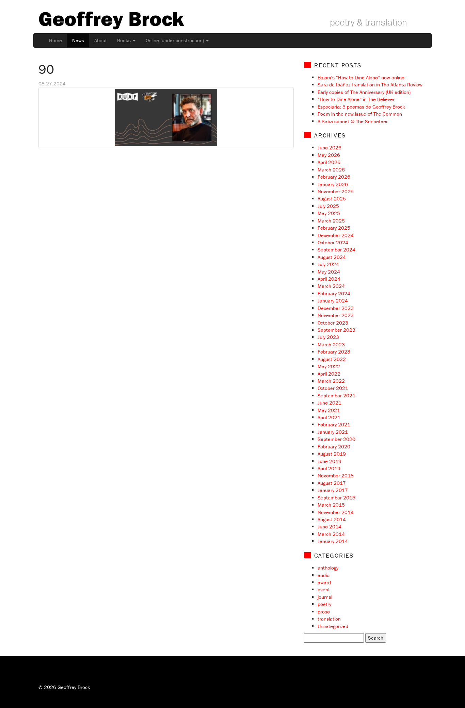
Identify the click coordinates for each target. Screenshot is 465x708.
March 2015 (331, 504)
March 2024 (331, 286)
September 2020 (336, 439)
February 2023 (334, 351)
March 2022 (331, 381)
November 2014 (336, 512)
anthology (328, 567)
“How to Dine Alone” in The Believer (356, 99)
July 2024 (328, 264)
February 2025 (334, 228)
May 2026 (329, 155)
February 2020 (334, 446)
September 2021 (336, 395)
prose (324, 611)
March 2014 (331, 534)
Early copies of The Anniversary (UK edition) (364, 92)
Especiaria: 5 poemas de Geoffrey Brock (361, 106)
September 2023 (336, 330)
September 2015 (336, 497)
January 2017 (333, 490)
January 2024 (333, 300)
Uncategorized (333, 626)
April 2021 (329, 417)
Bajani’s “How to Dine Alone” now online (361, 77)
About (100, 40)
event (324, 589)
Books (124, 40)
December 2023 (336, 308)
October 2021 (333, 388)
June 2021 (329, 402)
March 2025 (331, 220)
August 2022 (332, 359)
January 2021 (333, 432)
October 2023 (333, 322)
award (324, 582)
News (78, 40)
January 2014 (333, 541)
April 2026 (329, 162)
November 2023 (336, 315)
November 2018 (336, 475)
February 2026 (334, 177)
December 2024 (336, 235)
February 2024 (334, 293)
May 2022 (329, 366)
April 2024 (329, 279)
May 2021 (329, 410)
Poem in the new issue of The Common (360, 114)
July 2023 (328, 337)
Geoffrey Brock (111, 18)
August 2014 (332, 519)
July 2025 (328, 206)
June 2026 (329, 147)
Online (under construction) (175, 40)
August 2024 (332, 257)
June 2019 (329, 461)
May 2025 (329, 213)
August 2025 (332, 198)
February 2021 (334, 424)
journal (325, 597)
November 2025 (336, 191)
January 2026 (333, 184)
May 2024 (329, 271)
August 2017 (332, 483)
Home (55, 40)
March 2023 (331, 344)
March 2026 (331, 169)
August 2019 (332, 453)
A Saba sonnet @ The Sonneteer (353, 121)
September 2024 (336, 249)
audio (324, 575)
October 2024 (333, 242)
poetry (324, 604)
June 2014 (329, 526)
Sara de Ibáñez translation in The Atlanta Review (370, 84)
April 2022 (329, 374)
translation (329, 618)
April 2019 (329, 468)
